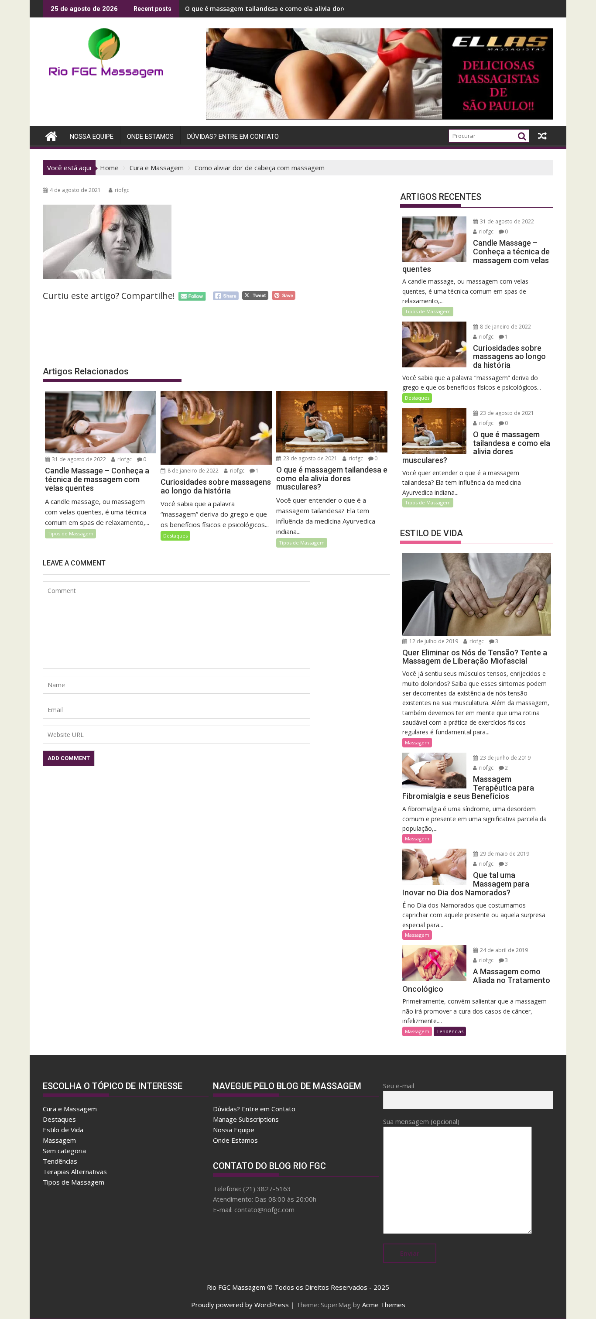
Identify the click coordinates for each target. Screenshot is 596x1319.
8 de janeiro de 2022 (192, 470)
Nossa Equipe (91, 136)
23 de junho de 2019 (505, 757)
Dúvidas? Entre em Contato (233, 136)
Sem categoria (64, 1150)
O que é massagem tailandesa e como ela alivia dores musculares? (287, 8)
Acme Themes (383, 1304)
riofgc (122, 190)
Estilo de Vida (63, 1129)
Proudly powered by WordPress (240, 1304)
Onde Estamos (150, 136)
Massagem (417, 742)
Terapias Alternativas (75, 1171)
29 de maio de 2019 (504, 853)
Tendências (449, 1031)
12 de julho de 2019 (433, 641)
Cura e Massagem (70, 1108)
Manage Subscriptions (246, 1119)
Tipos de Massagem (70, 533)
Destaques (175, 535)
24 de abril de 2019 (503, 950)
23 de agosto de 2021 (309, 458)
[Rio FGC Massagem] (51, 135)
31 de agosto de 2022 (78, 459)
